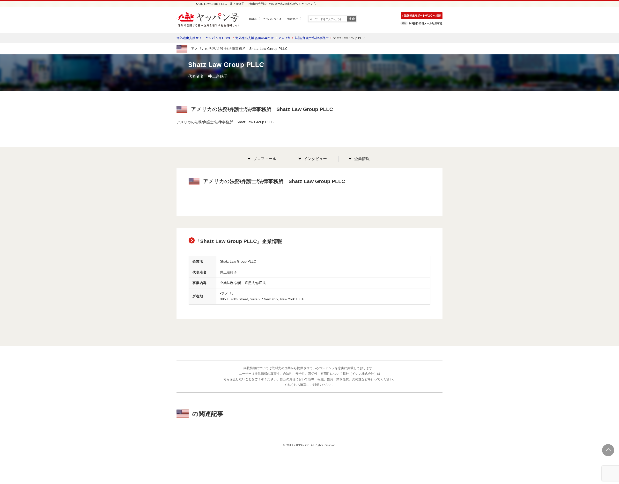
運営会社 (292, 18)
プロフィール (264, 159)
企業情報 (362, 159)
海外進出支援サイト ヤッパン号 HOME (204, 38)
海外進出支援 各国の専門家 (254, 38)
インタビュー (315, 159)
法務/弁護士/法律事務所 (312, 38)
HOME (253, 18)
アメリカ (284, 38)
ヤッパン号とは (272, 18)
